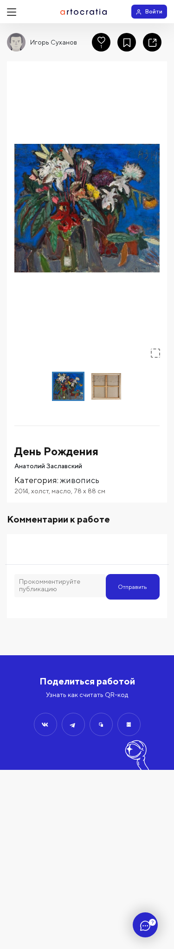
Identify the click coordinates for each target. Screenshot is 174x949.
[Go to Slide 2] (106, 386)
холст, (41, 491)
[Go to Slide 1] (68, 386)
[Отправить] (45, 724)
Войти (153, 11)
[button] (87, 208)
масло (61, 491)
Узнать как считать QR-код (87, 694)
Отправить (132, 586)
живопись (79, 480)
